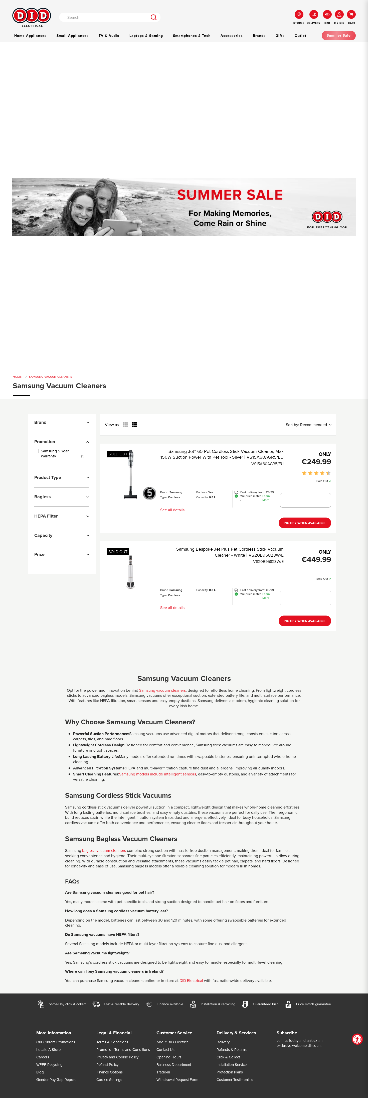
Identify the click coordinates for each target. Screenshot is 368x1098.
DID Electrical (191, 980)
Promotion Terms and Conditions (123, 1049)
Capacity (202, 497)
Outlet (300, 35)
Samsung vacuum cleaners (162, 690)
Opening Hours (168, 1057)
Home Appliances (30, 35)
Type (163, 497)
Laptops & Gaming (146, 35)
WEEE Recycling (49, 1064)
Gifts (280, 35)
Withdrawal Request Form (177, 1079)
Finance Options (109, 1072)
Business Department (173, 1064)
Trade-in (163, 1072)
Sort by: (306, 425)
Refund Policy (107, 1064)
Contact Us (165, 1049)
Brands (259, 35)
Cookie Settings (109, 1079)
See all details (172, 510)
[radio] (125, 424)
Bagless (201, 492)
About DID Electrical (172, 1042)
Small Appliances (73, 35)
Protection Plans (230, 1072)
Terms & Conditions (112, 1042)
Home (17, 376)
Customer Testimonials (235, 1079)
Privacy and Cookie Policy (117, 1057)
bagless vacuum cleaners (103, 850)
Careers (42, 1057)
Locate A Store (48, 1049)
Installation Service (232, 1064)
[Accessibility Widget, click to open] (357, 1039)
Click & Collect (228, 1057)
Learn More (266, 498)
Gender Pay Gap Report (56, 1079)
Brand (164, 492)
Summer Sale (339, 35)
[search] (153, 17)
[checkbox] (61, 454)
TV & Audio (109, 35)
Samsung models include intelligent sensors (157, 774)
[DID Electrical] (31, 17)
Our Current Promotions (55, 1042)
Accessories (232, 35)
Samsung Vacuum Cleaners (50, 376)
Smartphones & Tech (192, 35)
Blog (40, 1072)
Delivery (223, 1042)
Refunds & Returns (232, 1049)
